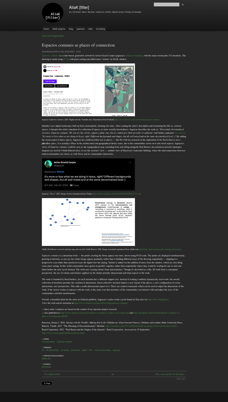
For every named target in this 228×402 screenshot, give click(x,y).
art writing (100, 28)
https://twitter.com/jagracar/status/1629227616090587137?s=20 (117, 193)
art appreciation (48, 341)
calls (90, 28)
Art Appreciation (56, 35)
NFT (91, 350)
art (43, 350)
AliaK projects (59, 28)
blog (71, 28)
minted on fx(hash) (134, 55)
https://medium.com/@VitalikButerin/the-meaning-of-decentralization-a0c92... (142, 325)
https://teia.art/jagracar (158, 299)
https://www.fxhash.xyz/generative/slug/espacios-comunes (137, 119)
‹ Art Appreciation (51, 373)
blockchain (75, 350)
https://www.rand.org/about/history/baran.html (63, 332)
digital (84, 350)
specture (80, 28)
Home (44, 35)
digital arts (46, 358)
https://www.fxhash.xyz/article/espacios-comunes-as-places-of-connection (94, 312)
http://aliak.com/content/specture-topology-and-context (160, 249)
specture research (64, 341)
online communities (102, 350)
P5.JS (65, 59)
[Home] (53, 13)
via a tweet (179, 132)
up (113, 373)
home (46, 28)
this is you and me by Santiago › (170, 373)
